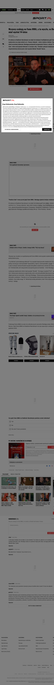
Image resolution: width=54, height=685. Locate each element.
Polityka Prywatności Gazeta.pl (21, 126)
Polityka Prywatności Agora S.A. (36, 126)
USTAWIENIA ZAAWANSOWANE (11, 129)
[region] (27, 115)
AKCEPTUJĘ (47, 129)
